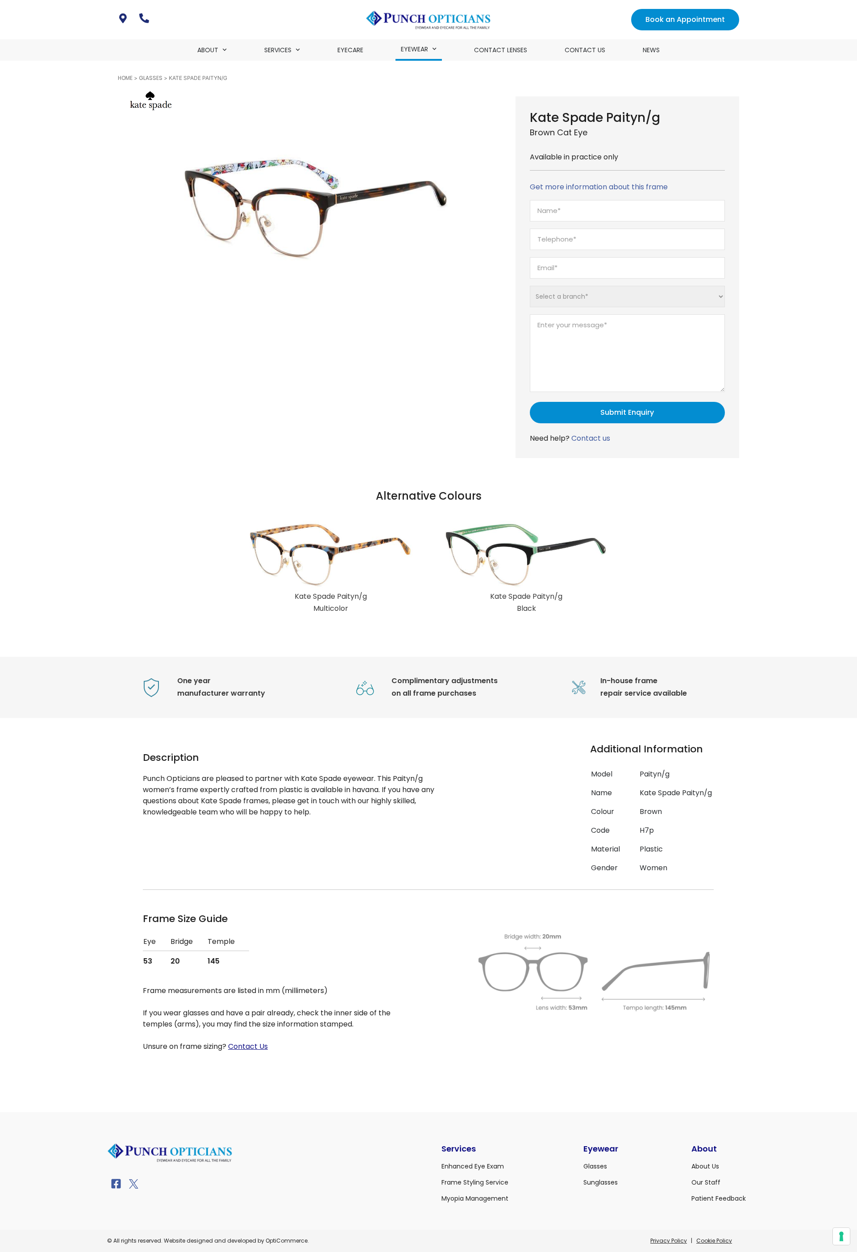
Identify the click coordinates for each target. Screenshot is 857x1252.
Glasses (150, 78)
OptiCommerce (287, 1240)
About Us (705, 1166)
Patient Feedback (718, 1198)
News (651, 50)
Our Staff (705, 1182)
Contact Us (585, 50)
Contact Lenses (500, 50)
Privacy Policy (668, 1240)
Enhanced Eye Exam (472, 1166)
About (207, 50)
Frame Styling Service (474, 1182)
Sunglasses (600, 1182)
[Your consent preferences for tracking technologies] (841, 1236)
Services (277, 50)
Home (125, 78)
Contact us (590, 438)
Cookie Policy (714, 1240)
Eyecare (350, 50)
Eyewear (414, 49)
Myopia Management (474, 1198)
